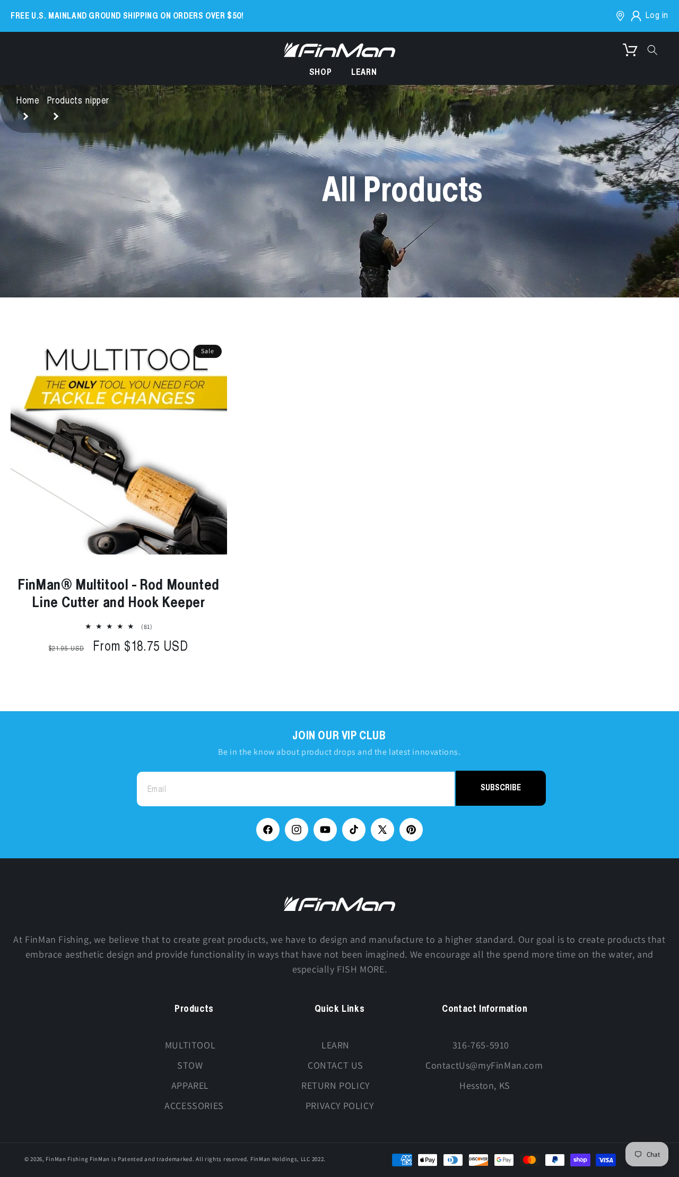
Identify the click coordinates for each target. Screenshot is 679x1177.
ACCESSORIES (194, 1105)
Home (27, 101)
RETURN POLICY (335, 1085)
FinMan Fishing (67, 1159)
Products (65, 101)
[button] (630, 50)
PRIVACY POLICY (339, 1105)
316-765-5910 (480, 1045)
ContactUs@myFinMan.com (484, 1065)
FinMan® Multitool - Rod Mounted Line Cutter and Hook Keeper (119, 594)
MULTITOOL (190, 1045)
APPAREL (190, 1085)
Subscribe (501, 787)
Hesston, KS (484, 1085)
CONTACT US (335, 1065)
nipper (97, 101)
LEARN (335, 1045)
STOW (190, 1065)
